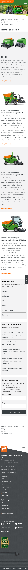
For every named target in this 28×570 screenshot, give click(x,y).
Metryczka (5, 476)
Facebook (7, 524)
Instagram (7, 527)
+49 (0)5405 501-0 (10, 466)
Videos (4, 305)
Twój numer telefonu (8, 402)
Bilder (3, 300)
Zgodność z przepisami (5, 494)
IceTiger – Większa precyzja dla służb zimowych (12, 369)
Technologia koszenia (7, 24)
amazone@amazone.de (11, 472)
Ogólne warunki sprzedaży (6, 488)
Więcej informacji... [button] (6, 80)
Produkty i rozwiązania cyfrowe (16, 19)
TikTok (20, 524)
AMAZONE (4, 19)
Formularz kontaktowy (5, 504)
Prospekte (4, 291)
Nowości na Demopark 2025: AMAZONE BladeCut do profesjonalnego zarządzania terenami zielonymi (13, 335)
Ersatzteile (5, 315)
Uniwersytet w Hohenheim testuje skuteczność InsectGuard (11, 343)
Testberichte (5, 296)
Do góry (23, 447)
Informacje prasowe (7, 513)
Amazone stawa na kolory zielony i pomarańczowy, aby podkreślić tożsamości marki (13, 351)
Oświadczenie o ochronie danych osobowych (6, 481)
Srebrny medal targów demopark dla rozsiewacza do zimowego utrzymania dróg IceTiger (12, 361)
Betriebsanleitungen (7, 310)
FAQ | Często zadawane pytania (7, 509)
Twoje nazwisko (6, 394)
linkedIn (20, 527)
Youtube (7, 531)
